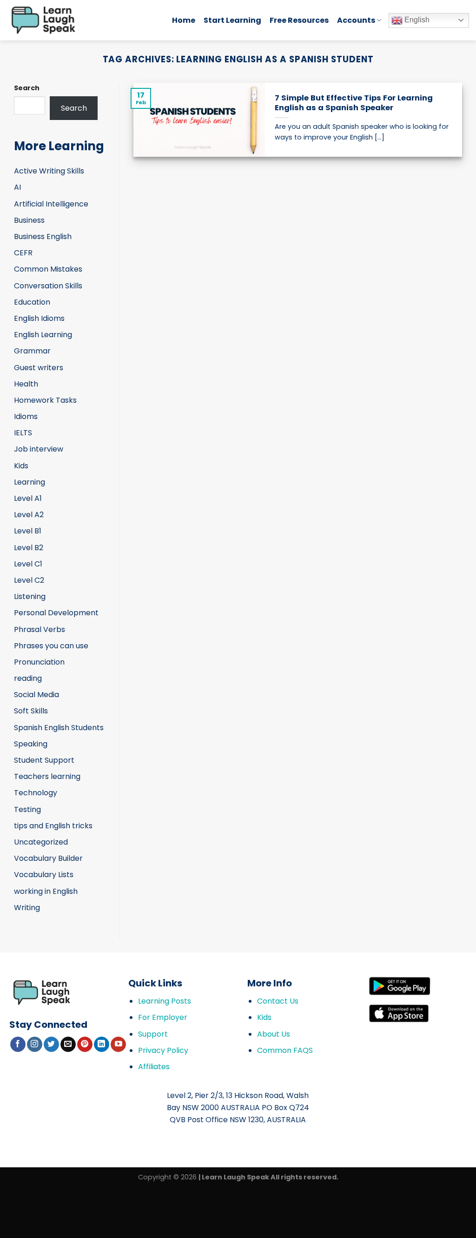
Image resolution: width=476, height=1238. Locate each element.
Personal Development (56, 612)
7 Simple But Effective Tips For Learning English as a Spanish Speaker (354, 103)
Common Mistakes (48, 269)
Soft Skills (31, 711)
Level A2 (29, 514)
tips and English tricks (53, 825)
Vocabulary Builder (48, 858)
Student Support (44, 760)
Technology (35, 792)
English (416, 20)
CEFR (23, 252)
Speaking (30, 744)
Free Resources (299, 20)
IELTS (23, 432)
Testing (27, 809)
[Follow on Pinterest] (85, 1044)
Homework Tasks (45, 400)
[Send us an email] (68, 1044)
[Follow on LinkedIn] (101, 1044)
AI (17, 187)
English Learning (43, 334)
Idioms (26, 416)
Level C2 (29, 580)
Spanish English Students (59, 727)
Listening (30, 596)
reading (28, 678)
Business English (43, 236)
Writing (27, 907)
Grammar (32, 351)
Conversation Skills (48, 285)
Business (29, 220)
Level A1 (28, 498)
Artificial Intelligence (51, 204)
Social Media (36, 694)
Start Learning (232, 20)
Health (26, 384)
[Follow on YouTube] (118, 1044)
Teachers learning (47, 776)
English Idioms (39, 318)
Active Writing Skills (49, 171)
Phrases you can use (51, 645)
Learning (29, 482)
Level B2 (28, 547)
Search (27, 88)
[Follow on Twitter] (51, 1044)
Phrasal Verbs (39, 629)
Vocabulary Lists (43, 874)
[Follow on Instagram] (34, 1044)
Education (32, 302)
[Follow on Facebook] (18, 1044)
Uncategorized (41, 842)
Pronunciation (39, 662)
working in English (46, 891)
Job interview (38, 449)
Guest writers (38, 367)
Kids (21, 465)
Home (183, 20)
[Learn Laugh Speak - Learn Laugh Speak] (82, 20)
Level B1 (27, 531)
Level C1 (28, 564)
